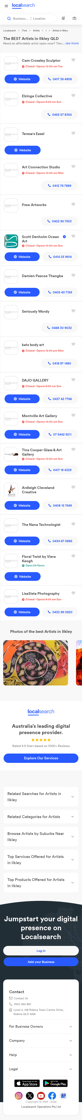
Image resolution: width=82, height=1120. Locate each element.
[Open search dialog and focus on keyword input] (7, 18)
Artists (36, 30)
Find (24, 30)
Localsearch (9, 30)
